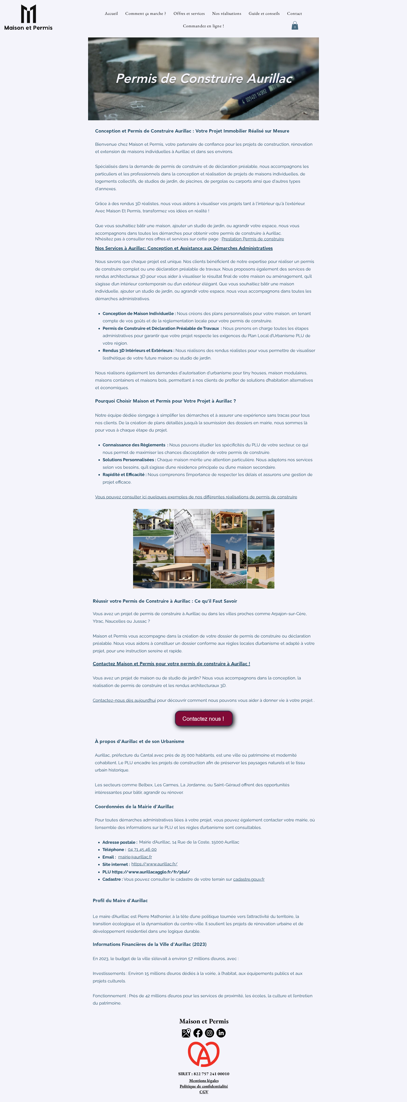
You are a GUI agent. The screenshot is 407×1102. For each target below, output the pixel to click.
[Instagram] (209, 1032)
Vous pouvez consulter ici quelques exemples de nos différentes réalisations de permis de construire (196, 496)
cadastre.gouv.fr (249, 879)
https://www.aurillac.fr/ (154, 863)
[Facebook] (198, 1032)
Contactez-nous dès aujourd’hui (124, 700)
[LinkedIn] (221, 1032)
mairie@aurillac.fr (135, 856)
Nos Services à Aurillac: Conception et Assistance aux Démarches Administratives (184, 248)
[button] (294, 25)
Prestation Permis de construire (253, 238)
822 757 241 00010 (211, 1073)
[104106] (186, 1032)
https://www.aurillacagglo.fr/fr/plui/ (151, 871)
